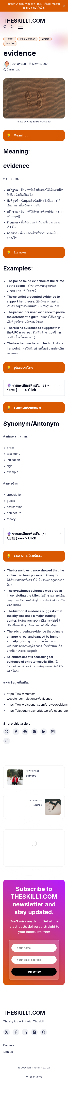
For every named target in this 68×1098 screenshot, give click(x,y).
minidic (45, 38)
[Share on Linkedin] (43, 731)
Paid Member (27, 38)
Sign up (8, 1051)
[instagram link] (34, 1032)
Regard (37, 805)
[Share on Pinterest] (25, 731)
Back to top (36, 1076)
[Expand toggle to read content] (59, 385)
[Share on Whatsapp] (34, 731)
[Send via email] (53, 731)
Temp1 (9, 38)
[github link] (43, 1032)
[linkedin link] (25, 1032)
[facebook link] (16, 1032)
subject (31, 775)
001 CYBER (19, 64)
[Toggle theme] (12, 27)
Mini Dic (10, 43)
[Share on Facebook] (16, 731)
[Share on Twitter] (6, 731)
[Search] (5, 27)
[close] (64, 5)
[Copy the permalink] (6, 741)
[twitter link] (6, 1032)
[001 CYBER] (6, 64)
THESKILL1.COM (24, 20)
